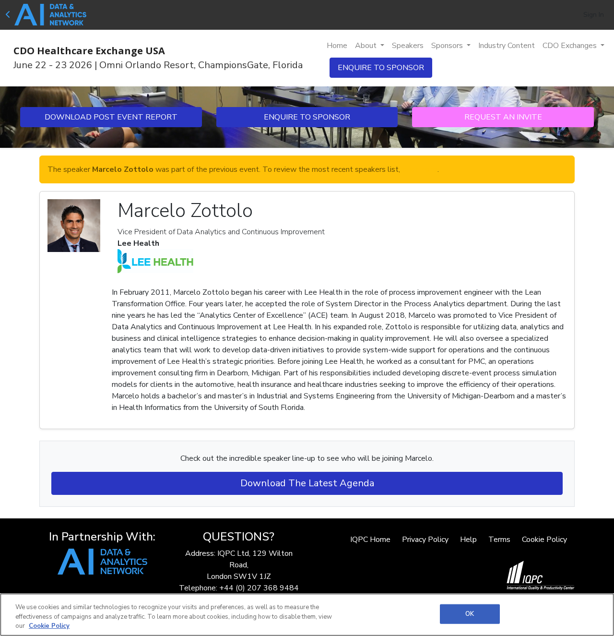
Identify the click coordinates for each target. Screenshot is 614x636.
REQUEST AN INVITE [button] (503, 117)
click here (419, 169)
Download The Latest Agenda (307, 483)
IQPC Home (370, 539)
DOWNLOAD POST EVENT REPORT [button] (111, 117)
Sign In (593, 14)
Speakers (408, 45)
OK (469, 613)
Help (468, 539)
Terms (499, 539)
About (366, 45)
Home (337, 45)
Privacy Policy (425, 539)
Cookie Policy (544, 539)
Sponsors (448, 45)
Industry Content (506, 45)
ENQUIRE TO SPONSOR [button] (381, 67)
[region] (307, 614)
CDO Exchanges (571, 45)
